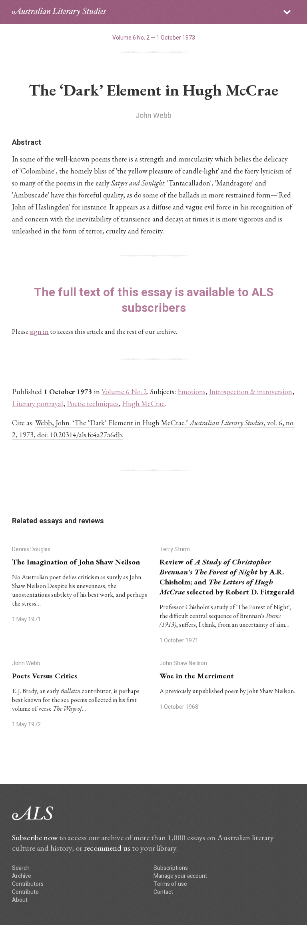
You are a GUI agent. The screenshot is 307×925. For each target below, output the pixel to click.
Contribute (25, 892)
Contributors (28, 884)
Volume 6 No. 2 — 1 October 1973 (153, 38)
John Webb (153, 115)
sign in (39, 331)
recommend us (107, 848)
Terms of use (170, 884)
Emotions (191, 391)
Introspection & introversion (250, 391)
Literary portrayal (37, 403)
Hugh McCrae (143, 403)
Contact (163, 892)
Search (21, 868)
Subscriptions (171, 868)
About (20, 900)
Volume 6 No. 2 (124, 391)
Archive (21, 876)
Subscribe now (35, 837)
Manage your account (180, 876)
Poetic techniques (93, 403)
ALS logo (59, 12)
